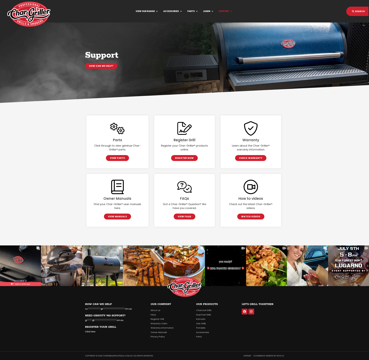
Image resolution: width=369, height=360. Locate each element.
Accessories (171, 11)
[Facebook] (244, 311)
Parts (191, 11)
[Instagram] (251, 311)
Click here (90, 331)
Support (224, 11)
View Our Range (145, 11)
